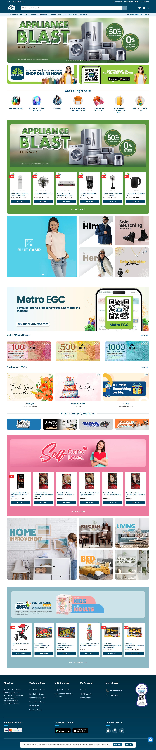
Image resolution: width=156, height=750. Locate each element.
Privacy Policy (34, 706)
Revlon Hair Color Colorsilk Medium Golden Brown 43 (43, 495)
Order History (85, 698)
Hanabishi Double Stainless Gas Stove (64, 194)
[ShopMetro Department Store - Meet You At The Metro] (12, 8)
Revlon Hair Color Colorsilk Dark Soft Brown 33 (135, 495)
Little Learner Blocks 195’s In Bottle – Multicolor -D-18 (89, 645)
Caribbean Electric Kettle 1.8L (135, 194)
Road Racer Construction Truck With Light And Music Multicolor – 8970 (112, 645)
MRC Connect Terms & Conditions (64, 695)
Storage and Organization (68, 15)
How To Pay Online (36, 694)
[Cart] (144, 8)
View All (144, 335)
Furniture (33, 15)
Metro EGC (83, 15)
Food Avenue (144, 1)
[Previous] (12, 40)
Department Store (131, 1)
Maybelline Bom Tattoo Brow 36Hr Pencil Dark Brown (20, 495)
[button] (12, 14)
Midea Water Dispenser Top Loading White (19, 194)
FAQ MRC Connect (62, 690)
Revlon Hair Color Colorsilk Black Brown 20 (112, 494)
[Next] (144, 40)
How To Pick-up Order (37, 698)
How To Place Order (37, 690)
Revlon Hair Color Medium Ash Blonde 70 (65, 494)
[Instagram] (114, 730)
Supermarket (117, 1)
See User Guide (35, 710)
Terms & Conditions (37, 702)
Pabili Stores (115, 695)
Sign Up (83, 690)
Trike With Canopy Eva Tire (20, 645)
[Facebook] (108, 730)
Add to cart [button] (20, 201)
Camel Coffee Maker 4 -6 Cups (88, 194)
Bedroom (53, 15)
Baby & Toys (23, 15)
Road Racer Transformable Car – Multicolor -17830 (65, 645)
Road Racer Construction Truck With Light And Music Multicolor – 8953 (134, 645)
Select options (21, 653)
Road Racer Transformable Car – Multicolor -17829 (42, 645)
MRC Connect (85, 694)
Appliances (43, 15)
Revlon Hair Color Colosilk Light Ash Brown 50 (89, 494)
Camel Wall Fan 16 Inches (43, 194)
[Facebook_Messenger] (150, 739)
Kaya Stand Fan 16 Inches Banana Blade (112, 194)
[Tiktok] (121, 730)
